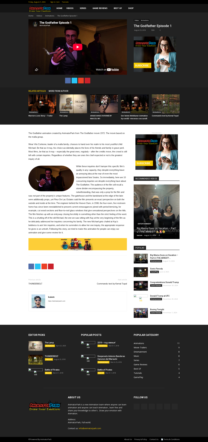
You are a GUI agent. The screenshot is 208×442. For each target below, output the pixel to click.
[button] (176, 8)
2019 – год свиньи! (106, 342)
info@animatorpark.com (90, 428)
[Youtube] (177, 2)
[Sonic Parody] (141, 272)
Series (83, 8)
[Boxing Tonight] (141, 313)
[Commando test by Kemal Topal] (166, 104)
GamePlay (154, 272)
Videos (69, 8)
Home (30, 16)
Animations (49, 16)
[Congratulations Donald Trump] (141, 286)
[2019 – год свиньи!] (88, 346)
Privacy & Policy (140, 439)
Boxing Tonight (157, 309)
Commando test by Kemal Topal (165, 116)
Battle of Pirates (52, 370)
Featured (49, 359)
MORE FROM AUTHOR (58, 91)
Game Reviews (100, 8)
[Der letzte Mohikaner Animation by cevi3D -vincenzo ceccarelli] (135, 104)
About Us (128, 439)
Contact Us (154, 439)
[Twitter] (173, 2)
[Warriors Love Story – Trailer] (42, 104)
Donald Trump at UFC (160, 296)
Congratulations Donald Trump (164, 282)
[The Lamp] (73, 104)
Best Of (118, 8)
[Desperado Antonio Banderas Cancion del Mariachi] (88, 360)
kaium (51, 296)
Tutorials (65, 2)
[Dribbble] (154, 2)
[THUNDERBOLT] (35, 360)
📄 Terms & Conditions (170, 439)
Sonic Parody (156, 269)
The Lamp (63, 116)
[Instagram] (163, 2)
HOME (59, 8)
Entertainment (144, 224)
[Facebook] (159, 2)
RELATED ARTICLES (37, 91)
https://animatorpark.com (56, 301)
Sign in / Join (55, 2)
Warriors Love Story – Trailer (40, 116)
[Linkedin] (168, 2)
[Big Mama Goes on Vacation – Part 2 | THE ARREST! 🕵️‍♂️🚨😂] (157, 212)
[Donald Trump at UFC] (141, 299)
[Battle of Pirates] (35, 373)
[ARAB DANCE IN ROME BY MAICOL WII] (104, 104)
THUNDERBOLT (35, 283)
